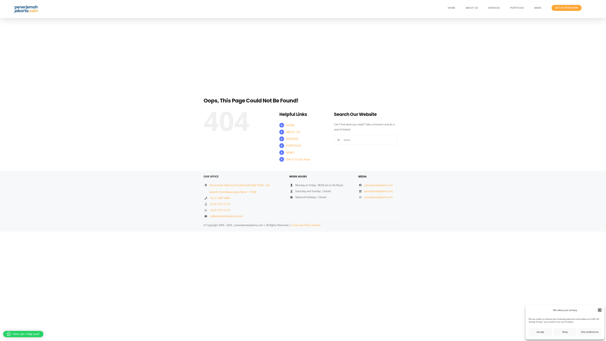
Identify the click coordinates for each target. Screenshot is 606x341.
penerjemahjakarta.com (378, 185)
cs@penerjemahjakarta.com (226, 216)
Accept (540, 332)
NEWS (290, 152)
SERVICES (292, 139)
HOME (290, 125)
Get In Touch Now (298, 159)
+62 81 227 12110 (220, 204)
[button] (599, 310)
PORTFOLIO (293, 145)
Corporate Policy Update (306, 225)
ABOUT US (293, 132)
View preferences (590, 332)
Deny (565, 332)
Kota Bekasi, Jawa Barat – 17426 (237, 192)
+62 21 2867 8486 (220, 198)
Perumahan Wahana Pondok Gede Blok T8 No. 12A (240, 185)
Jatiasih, (214, 192)
